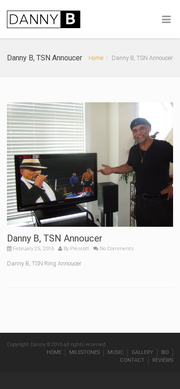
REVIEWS (162, 360)
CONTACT (132, 360)
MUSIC (116, 352)
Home (96, 57)
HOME (54, 352)
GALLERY (142, 352)
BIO (165, 352)
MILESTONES (84, 352)
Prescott (79, 249)
